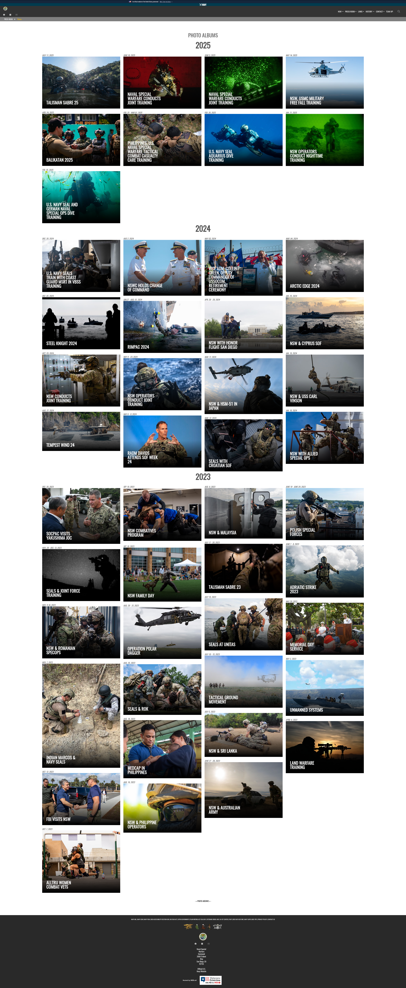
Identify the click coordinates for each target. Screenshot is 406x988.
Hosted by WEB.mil (190, 980)
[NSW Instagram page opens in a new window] (10, 14)
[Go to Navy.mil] (203, 4)
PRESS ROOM (350, 11)
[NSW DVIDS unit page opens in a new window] (16, 14)
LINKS (360, 11)
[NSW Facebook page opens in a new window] (4, 14)
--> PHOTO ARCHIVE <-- (203, 901)
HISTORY (369, 11)
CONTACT (379, 11)
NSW (340, 11)
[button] (166, 2)
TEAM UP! (389, 11)
